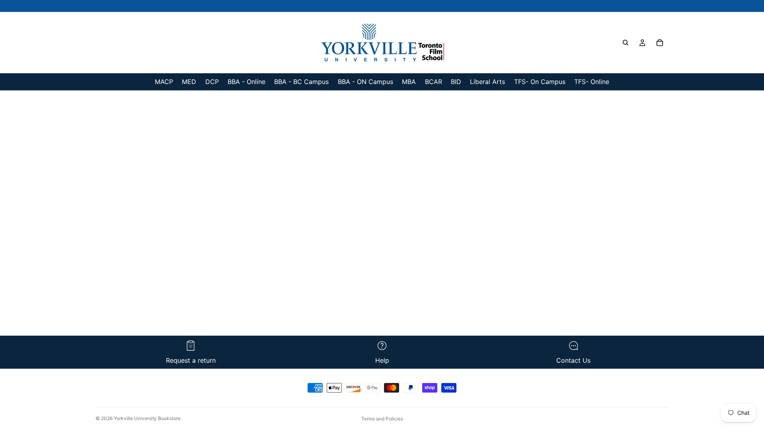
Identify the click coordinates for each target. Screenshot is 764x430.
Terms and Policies (382, 419)
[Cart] (659, 42)
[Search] (625, 42)
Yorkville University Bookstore (147, 418)
